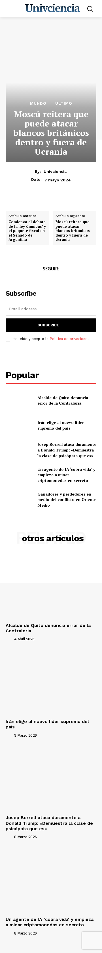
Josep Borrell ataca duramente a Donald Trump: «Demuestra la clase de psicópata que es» (66, 450)
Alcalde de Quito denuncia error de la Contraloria (62, 400)
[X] (24, 203)
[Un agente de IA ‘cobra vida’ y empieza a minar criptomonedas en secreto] (19, 474)
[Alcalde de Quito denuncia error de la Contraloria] (19, 400)
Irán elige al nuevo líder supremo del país (60, 425)
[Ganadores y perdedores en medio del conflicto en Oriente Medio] (19, 499)
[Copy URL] (63, 203)
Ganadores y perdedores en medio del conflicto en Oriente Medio (66, 499)
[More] (77, 203)
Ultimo (63, 103)
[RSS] (70, 279)
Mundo (38, 103)
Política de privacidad (69, 339)
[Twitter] (45, 279)
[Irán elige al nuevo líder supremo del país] (19, 425)
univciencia (55, 171)
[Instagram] (57, 279)
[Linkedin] (50, 203)
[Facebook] (11, 203)
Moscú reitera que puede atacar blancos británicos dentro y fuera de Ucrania (73, 231)
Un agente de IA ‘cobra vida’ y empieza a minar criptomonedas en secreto (66, 475)
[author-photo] (9, 639)
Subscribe (48, 325)
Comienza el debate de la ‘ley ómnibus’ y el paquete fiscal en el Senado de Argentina (27, 231)
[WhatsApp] (37, 203)
